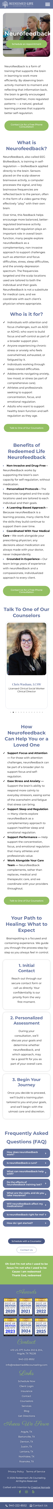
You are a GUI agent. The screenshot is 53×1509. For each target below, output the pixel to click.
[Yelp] (33, 1492)
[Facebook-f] (20, 1492)
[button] (48, 4)
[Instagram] (26, 1492)
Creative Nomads (40, 1487)
